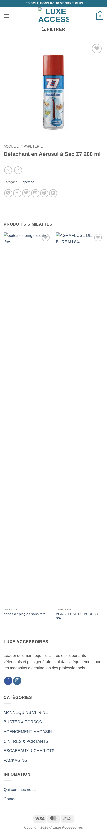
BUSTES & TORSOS (23, 722)
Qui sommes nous (20, 790)
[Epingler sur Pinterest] (44, 193)
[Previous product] (18, 170)
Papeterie (33, 146)
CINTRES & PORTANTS (26, 741)
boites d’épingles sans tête (25, 614)
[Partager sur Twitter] (26, 193)
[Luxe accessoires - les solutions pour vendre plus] (53, 16)
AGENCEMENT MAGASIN (28, 732)
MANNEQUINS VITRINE (26, 712)
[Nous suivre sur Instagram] (17, 681)
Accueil (11, 146)
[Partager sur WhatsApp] (8, 193)
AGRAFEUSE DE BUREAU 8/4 (77, 616)
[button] (7, 16)
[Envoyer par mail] (35, 193)
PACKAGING (15, 760)
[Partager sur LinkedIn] (53, 193)
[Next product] (8, 170)
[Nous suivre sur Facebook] (8, 681)
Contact (10, 799)
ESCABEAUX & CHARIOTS (29, 751)
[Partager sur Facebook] (17, 193)
